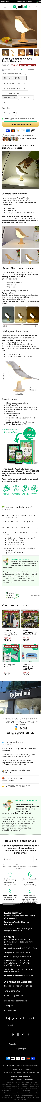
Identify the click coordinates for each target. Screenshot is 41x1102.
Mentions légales (16, 1079)
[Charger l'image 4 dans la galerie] (29, 52)
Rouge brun (26, 97)
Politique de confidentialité (21, 1069)
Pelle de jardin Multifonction (9, 665)
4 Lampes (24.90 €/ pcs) (15, 88)
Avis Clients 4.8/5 (12, 991)
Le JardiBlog (10, 1011)
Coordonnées (28, 1079)
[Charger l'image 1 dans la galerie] (5, 52)
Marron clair (9, 97)
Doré (6, 103)
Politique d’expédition (31, 1072)
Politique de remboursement (27, 1065)
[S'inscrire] (36, 859)
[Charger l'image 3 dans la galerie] (21, 52)
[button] (4, 6)
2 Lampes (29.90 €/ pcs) (14, 83)
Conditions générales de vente (21, 1076)
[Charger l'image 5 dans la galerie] (37, 52)
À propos (8, 1006)
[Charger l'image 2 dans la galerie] (13, 52)
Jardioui (12, 1065)
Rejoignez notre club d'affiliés (18, 986)
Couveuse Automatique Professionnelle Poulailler (28, 667)
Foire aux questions (13, 996)
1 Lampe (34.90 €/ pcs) (14, 78)
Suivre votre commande (15, 1001)
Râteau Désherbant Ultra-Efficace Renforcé (30, 632)
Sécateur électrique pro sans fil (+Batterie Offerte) (10, 633)
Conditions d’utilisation (12, 1072)
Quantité (6, 108)
